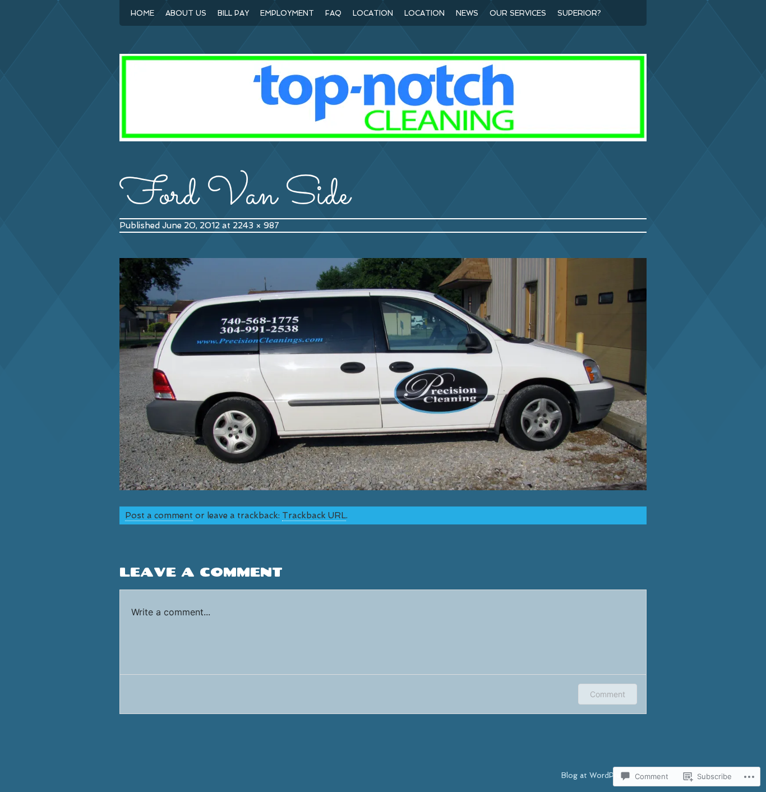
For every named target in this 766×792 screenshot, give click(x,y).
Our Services (518, 13)
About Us (185, 13)
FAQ (333, 13)
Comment (607, 694)
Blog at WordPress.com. (604, 775)
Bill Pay (233, 13)
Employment (287, 13)
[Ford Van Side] (383, 487)
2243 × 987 (256, 225)
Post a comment (159, 515)
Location (373, 13)
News (467, 13)
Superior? (579, 13)
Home (142, 13)
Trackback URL (314, 515)
